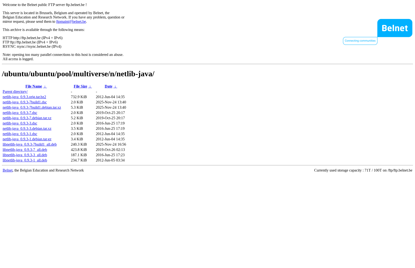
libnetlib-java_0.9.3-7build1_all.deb (30, 144)
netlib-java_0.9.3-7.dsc (20, 113)
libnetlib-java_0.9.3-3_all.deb (25, 155)
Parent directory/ (15, 91)
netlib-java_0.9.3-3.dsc (20, 123)
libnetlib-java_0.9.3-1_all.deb (25, 160)
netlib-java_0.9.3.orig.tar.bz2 (24, 97)
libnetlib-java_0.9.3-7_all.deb (25, 150)
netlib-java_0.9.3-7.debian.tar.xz (27, 118)
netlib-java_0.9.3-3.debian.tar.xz (27, 128)
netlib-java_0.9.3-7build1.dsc (25, 102)
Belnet (7, 170)
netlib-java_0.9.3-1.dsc (20, 134)
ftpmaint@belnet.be (71, 21)
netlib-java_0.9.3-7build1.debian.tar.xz (32, 107)
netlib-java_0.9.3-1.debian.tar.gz (27, 139)
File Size (80, 86)
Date (108, 86)
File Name (33, 86)
